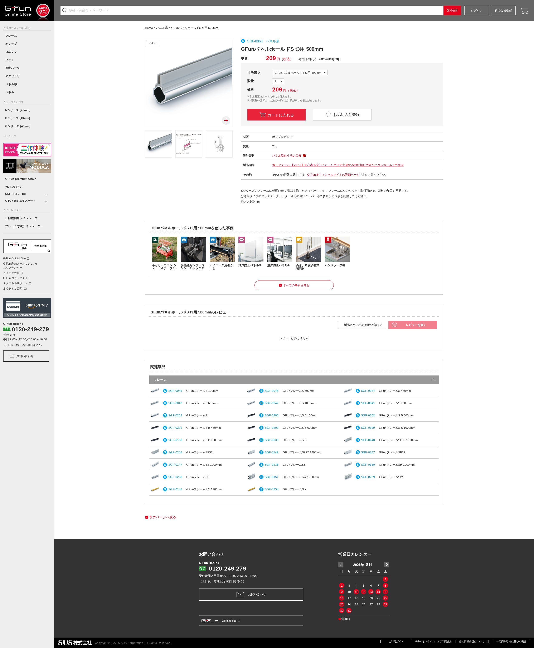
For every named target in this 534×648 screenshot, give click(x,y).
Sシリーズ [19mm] (17, 118)
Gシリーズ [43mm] (17, 126)
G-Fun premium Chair (20, 178)
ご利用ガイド (396, 641)
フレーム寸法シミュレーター (24, 226)
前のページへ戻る (162, 517)
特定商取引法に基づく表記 (511, 641)
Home (149, 27)
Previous (340, 564)
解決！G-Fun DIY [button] (16, 194)
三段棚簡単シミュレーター (22, 218)
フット (9, 60)
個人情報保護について (471, 641)
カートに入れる (281, 115)
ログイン (476, 10)
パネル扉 (11, 84)
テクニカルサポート (15, 283)
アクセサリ (12, 76)
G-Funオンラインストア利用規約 (433, 641)
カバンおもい (14, 186)
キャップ (11, 44)
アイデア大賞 (11, 272)
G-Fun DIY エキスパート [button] (20, 200)
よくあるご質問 (13, 288)
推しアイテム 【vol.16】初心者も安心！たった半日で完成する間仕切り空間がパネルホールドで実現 (338, 165)
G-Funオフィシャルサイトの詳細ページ (333, 174)
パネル (9, 92)
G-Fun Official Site (14, 258)
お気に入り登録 (346, 115)
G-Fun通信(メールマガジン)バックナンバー (20, 265)
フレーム (11, 35)
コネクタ (11, 51)
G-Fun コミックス (14, 278)
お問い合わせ (25, 356)
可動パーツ (12, 68)
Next (386, 564)
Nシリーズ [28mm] (17, 110)
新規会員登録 (503, 10)
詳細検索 (452, 10)
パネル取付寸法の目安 (286, 155)
